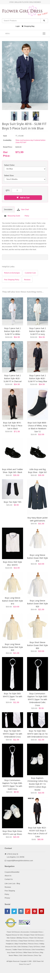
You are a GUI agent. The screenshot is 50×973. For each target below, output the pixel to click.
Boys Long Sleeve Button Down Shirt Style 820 (37, 603)
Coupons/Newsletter (12, 872)
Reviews (27, 280)
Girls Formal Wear (38, 949)
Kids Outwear (11, 938)
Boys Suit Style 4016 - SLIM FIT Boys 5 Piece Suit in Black (12, 425)
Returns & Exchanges (12, 273)
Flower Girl (32, 938)
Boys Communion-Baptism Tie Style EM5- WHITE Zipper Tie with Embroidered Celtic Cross (37, 699)
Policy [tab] (27, 216)
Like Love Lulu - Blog (12, 883)
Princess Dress (33, 943)
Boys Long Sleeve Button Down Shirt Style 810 (37, 558)
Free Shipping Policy (11, 280)
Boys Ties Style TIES (12, 502)
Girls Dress (39, 941)
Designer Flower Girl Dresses (33, 935)
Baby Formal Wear (21, 943)
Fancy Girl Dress (34, 946)
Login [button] (18, 26)
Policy (7, 894)
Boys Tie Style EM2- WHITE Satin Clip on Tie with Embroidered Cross (37, 734)
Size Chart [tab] (25, 209)
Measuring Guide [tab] (14, 216)
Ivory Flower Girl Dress (14, 952)
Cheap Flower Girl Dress (27, 941)
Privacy (7, 898)
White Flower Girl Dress (31, 952)
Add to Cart (24, 198)
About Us (8, 876)
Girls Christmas (23, 946)
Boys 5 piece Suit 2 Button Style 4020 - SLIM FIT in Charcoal (12, 378)
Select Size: (9, 175)
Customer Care (30, 273)
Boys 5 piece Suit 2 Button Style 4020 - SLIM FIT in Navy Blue (37, 378)
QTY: (8, 190)
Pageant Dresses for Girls (14, 935)
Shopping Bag (28, 26)
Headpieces (10, 943)
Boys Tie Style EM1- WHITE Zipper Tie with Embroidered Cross (12, 734)
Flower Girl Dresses (13, 932)
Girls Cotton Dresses (26, 955)
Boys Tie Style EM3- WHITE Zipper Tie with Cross (12, 696)
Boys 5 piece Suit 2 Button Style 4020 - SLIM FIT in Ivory (37, 331)
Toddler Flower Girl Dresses (21, 949)
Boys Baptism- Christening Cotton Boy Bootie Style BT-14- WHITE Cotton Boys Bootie (37, 784)
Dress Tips (37, 955)
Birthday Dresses (22, 938)
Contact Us (9, 879)
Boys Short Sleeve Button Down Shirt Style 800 (37, 645)
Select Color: (9, 165)
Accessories (25, 932)
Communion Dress (36, 932)
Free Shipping (10, 891)
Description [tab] (8, 209)
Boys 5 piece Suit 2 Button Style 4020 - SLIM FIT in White (12, 331)
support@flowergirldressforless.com (20, 861)
